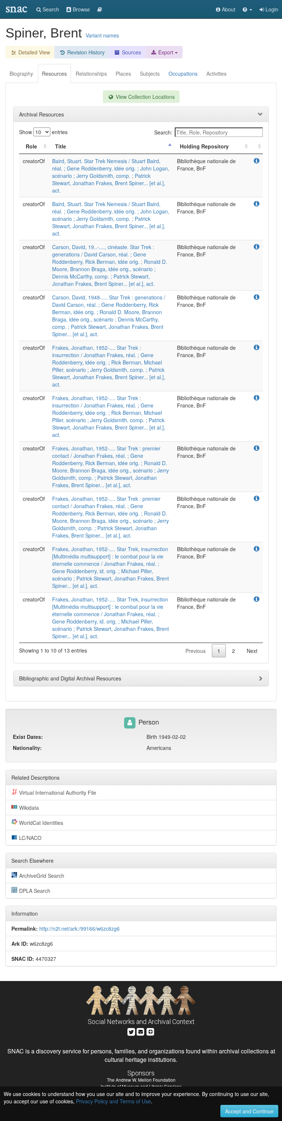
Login (271, 9)
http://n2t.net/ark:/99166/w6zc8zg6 (79, 928)
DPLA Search (34, 890)
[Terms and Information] (150, 1031)
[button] (247, 9)
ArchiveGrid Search (41, 875)
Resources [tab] (54, 73)
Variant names (102, 35)
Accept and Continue (249, 1111)
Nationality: (27, 747)
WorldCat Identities (41, 822)
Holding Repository (204, 146)
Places (123, 73)
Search (50, 9)
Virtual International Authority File (57, 792)
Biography (21, 73)
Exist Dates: (28, 736)
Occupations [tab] (183, 73)
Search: (163, 132)
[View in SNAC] (256, 161)
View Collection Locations (144, 96)
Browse (80, 9)
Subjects (150, 73)
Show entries (43, 132)
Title (60, 146)
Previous (195, 650)
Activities (216, 73)
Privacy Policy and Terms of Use (113, 1101)
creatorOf (34, 161)
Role (31, 146)
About (227, 9)
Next (252, 650)
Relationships (91, 73)
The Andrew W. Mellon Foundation (141, 1080)
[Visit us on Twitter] (131, 1031)
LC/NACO (30, 837)
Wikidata (29, 807)
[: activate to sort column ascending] (256, 146)
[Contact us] (140, 1031)
